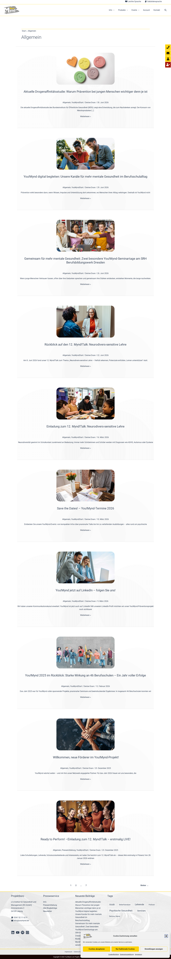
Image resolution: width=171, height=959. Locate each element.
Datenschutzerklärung (127, 954)
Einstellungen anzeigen (154, 949)
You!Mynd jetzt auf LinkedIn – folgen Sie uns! (86, 590)
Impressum (138, 954)
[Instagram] (27, 932)
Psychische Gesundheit (120, 910)
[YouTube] (17, 932)
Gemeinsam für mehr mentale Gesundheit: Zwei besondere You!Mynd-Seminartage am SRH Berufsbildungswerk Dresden (87, 929)
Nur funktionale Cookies (125, 949)
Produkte (122, 10)
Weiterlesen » (85, 116)
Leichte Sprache (134, 1)
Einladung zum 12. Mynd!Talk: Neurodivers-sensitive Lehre (85, 426)
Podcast (152, 905)
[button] (166, 936)
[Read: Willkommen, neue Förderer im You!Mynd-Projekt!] (85, 734)
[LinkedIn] (13, 932)
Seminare (141, 911)
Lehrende (139, 904)
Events (134, 10)
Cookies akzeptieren (97, 949)
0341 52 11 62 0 (20, 917)
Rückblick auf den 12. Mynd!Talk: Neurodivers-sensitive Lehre (85, 344)
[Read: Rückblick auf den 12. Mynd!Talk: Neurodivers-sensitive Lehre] (85, 321)
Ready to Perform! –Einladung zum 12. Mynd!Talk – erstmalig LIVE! (86, 839)
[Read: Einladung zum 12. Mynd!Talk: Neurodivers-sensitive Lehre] (85, 403)
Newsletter (47, 911)
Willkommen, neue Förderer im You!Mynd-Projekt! (85, 757)
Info (110, 10)
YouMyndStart (77, 102)
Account (146, 10)
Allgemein (67, 102)
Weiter (144, 885)
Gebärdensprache (154, 1)
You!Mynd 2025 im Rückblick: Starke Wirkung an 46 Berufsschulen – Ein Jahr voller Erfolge (85, 675)
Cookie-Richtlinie (113, 954)
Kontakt (157, 10)
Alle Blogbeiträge (50, 908)
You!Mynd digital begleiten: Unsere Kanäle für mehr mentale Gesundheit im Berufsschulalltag (85, 176)
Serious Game (114, 916)
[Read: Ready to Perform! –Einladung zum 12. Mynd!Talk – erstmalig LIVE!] (85, 816)
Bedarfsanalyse (124, 905)
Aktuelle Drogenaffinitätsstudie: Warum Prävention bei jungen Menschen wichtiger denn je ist (86, 91)
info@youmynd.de (21, 920)
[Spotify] (22, 932)
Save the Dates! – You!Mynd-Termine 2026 (85, 508)
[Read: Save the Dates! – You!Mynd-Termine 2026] (85, 485)
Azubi (112, 904)
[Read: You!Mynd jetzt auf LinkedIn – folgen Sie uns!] (85, 567)
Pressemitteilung (69, 850)
